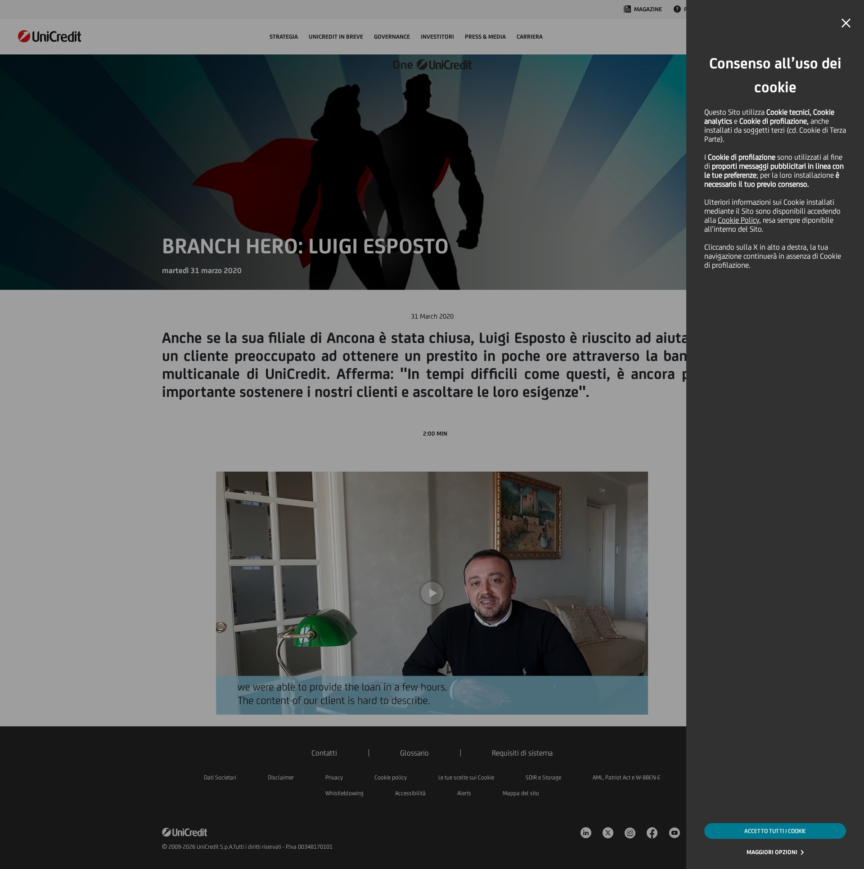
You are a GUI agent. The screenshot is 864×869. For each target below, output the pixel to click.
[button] (846, 23)
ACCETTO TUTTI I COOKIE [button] (775, 831)
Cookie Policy (738, 220)
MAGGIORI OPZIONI (772, 852)
